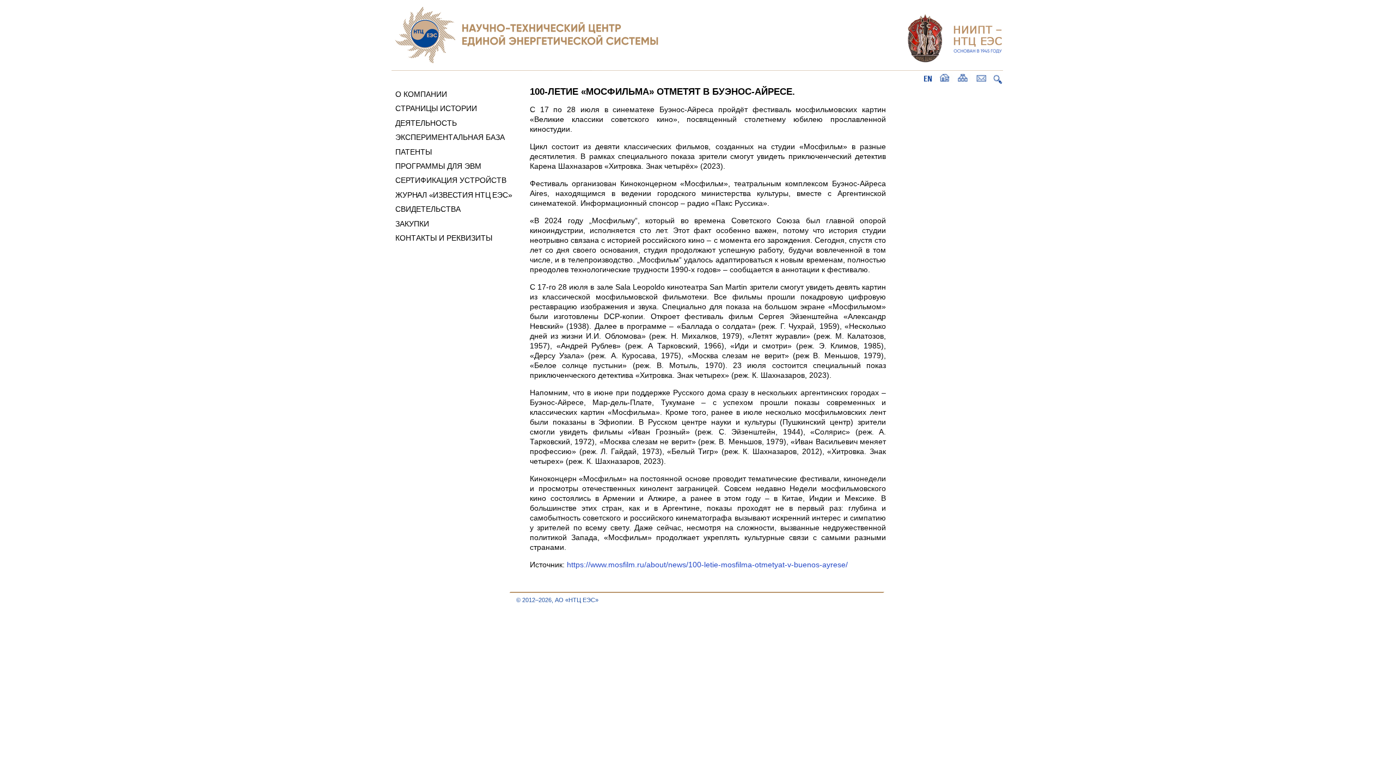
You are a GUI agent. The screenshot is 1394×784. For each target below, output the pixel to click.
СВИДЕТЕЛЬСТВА (428, 209)
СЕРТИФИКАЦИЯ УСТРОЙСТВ (450, 180)
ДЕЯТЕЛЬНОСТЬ (426, 123)
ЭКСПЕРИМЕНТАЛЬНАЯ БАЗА (450, 137)
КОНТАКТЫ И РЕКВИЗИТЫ (443, 238)
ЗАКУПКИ (412, 223)
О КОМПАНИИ (421, 94)
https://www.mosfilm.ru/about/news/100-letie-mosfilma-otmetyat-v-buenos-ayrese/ (707, 564)
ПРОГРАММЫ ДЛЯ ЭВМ (438, 166)
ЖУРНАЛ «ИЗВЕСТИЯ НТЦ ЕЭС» (453, 195)
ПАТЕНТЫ (413, 152)
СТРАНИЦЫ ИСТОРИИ (436, 108)
